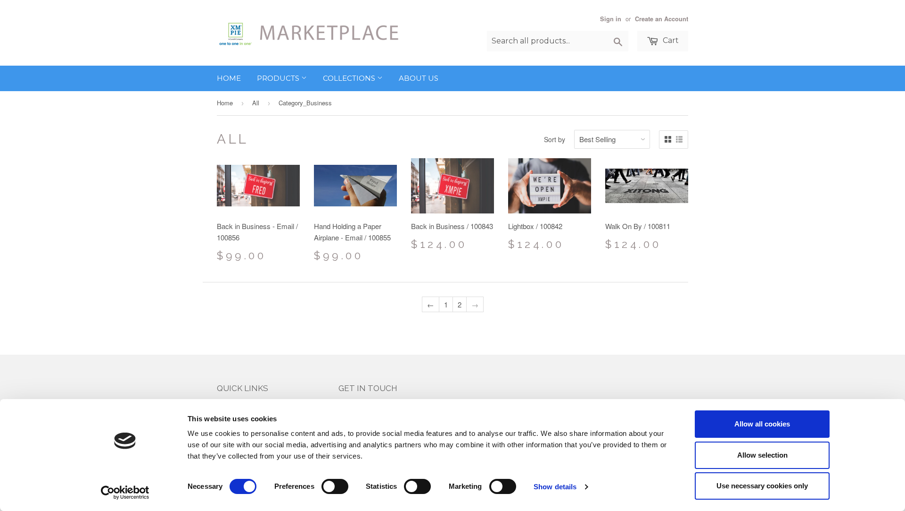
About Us (418, 78)
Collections (350, 78)
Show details (555, 487)
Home (229, 78)
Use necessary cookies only (762, 486)
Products (279, 78)
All (255, 102)
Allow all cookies (762, 424)
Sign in (610, 19)
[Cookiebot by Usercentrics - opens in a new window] (125, 492)
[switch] (334, 486)
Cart (670, 40)
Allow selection (762, 455)
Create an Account (661, 19)
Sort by (554, 139)
